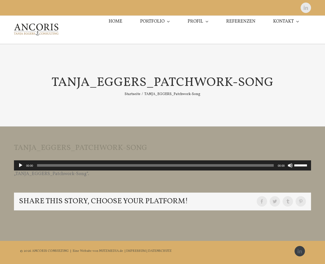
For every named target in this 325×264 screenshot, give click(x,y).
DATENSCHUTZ (160, 251)
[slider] (301, 164)
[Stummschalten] (290, 165)
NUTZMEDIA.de (110, 251)
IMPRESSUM (136, 251)
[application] (162, 165)
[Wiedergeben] (20, 165)
